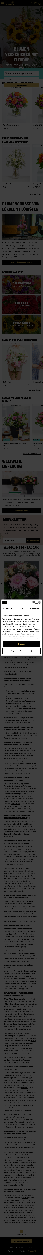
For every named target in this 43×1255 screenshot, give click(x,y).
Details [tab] (21, 608)
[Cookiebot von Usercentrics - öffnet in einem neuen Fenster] (31, 602)
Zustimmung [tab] (7, 608)
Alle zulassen (21, 644)
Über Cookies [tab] (35, 608)
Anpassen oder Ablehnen (20, 651)
